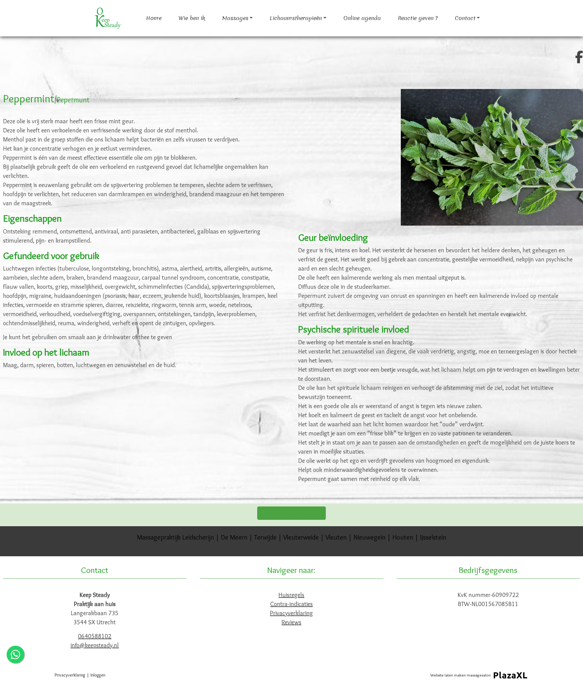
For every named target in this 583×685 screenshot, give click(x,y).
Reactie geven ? (418, 18)
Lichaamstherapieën (296, 18)
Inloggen (97, 675)
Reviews (291, 622)
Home (154, 18)
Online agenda (362, 18)
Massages (235, 18)
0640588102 (94, 636)
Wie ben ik (192, 18)
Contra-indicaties (291, 604)
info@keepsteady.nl (94, 645)
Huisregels (291, 594)
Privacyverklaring (291, 613)
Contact (465, 18)
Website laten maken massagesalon (460, 675)
